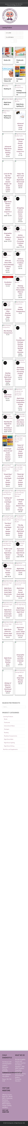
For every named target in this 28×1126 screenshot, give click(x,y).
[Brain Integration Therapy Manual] (20, 670)
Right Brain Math (8, 739)
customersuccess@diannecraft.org (14, 5)
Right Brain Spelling (9, 742)
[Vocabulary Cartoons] (7, 277)
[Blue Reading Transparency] (7, 325)
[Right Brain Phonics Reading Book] (7, 642)
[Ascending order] (21, 32)
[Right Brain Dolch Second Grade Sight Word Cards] (20, 581)
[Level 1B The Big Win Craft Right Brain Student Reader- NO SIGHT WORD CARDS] (7, 161)
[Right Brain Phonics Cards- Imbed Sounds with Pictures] (20, 622)
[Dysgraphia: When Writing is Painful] (7, 226)
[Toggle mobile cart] (22, 9)
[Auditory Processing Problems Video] (20, 251)
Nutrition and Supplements (10, 749)
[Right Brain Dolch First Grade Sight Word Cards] (7, 602)
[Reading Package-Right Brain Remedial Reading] (7, 360)
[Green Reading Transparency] (20, 302)
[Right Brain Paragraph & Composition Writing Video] (20, 389)
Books (5, 719)
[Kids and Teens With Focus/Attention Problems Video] (7, 251)
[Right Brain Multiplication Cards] (20, 563)
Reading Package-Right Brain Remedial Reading (7, 377)
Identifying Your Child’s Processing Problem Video (20, 371)
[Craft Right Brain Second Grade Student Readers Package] (7, 436)
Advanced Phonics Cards (20, 125)
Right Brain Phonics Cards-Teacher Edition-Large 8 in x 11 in (7, 208)
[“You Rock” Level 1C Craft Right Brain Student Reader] (7, 516)
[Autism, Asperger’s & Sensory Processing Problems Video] (20, 226)
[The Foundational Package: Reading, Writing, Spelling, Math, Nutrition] (20, 325)
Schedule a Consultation (10, 4)
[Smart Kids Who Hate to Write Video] (20, 414)
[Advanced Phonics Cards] (20, 111)
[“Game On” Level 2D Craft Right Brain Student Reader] (20, 436)
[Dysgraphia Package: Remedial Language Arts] (20, 642)
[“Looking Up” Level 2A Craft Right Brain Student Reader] (7, 490)
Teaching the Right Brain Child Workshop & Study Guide (8, 426)
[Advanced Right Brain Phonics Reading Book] (7, 134)
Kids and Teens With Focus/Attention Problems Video (8, 264)
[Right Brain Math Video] (7, 389)
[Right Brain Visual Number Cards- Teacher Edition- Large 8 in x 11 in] (20, 134)
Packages (6, 729)
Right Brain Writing (9, 746)
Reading (6, 732)
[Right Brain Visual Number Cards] (7, 563)
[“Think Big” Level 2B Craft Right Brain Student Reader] (20, 465)
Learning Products (8, 716)
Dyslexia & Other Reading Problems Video (7, 313)
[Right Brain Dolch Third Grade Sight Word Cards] (7, 581)
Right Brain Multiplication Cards (20, 570)
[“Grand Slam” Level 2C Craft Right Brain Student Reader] (7, 465)
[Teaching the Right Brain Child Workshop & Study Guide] (7, 414)
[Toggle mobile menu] (25, 9)
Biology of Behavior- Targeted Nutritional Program (7, 687)
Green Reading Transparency (20, 309)
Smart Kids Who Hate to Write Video (20, 422)
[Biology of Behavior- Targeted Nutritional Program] (7, 670)
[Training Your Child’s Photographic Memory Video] (20, 277)
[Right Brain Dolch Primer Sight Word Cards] (20, 602)
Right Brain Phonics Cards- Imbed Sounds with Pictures (20, 632)
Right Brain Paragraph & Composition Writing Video (20, 402)
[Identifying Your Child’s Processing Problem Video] (20, 360)
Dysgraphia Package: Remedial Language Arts (20, 659)
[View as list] (15, 41)
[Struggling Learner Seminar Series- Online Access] (20, 196)
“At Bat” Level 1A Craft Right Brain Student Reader (8, 553)
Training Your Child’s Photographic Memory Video (20, 290)
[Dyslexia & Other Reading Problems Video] (7, 302)
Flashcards (7, 722)
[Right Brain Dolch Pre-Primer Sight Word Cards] (7, 622)
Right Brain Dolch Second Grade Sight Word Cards (20, 592)
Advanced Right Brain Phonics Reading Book (7, 150)
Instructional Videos (9, 725)
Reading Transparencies (10, 736)
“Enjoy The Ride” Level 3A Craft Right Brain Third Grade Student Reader (20, 180)
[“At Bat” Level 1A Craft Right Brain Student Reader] (7, 541)
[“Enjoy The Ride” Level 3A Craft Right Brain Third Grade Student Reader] (20, 161)
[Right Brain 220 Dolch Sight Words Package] (20, 541)
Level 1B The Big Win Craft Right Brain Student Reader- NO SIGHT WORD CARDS (8, 182)
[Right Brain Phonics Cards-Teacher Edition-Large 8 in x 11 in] (7, 196)
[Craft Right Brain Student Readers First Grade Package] (20, 490)
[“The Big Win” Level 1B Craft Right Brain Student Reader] (20, 516)
